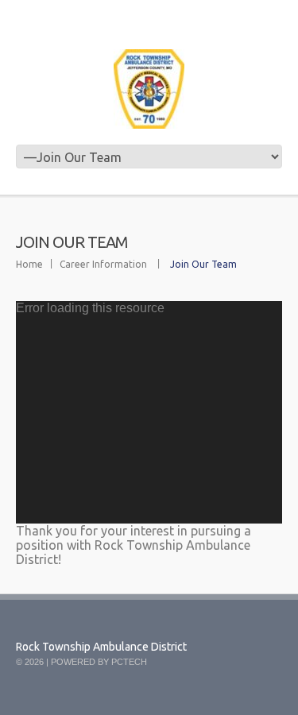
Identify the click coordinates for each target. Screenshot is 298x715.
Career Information (103, 264)
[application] (149, 412)
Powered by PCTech (99, 662)
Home (29, 264)
